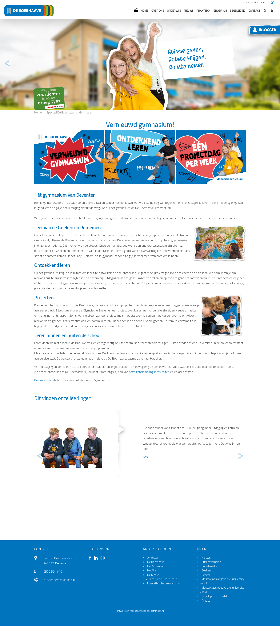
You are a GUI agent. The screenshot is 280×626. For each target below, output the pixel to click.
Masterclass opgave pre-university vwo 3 (222, 581)
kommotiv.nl (157, 610)
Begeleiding (238, 10)
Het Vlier (152, 570)
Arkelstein (153, 557)
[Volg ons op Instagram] (103, 558)
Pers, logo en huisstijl (214, 596)
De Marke (153, 575)
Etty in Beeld (136, 10)
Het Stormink (155, 566)
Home (144, 10)
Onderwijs (174, 10)
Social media (209, 566)
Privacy (206, 600)
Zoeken (206, 570)
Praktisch (203, 10)
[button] (272, 11)
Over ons (157, 10)
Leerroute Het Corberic (163, 579)
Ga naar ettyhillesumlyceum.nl (255, 2)
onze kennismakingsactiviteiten (149, 372)
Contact (255, 10)
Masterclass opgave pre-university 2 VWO (222, 590)
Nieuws (189, 10)
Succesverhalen (211, 562)
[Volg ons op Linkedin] (97, 558)
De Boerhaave (155, 562)
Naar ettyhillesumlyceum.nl (163, 583)
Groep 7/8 (220, 10)
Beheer (206, 575)
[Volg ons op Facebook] (91, 558)
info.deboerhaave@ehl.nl (59, 580)
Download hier (43, 380)
